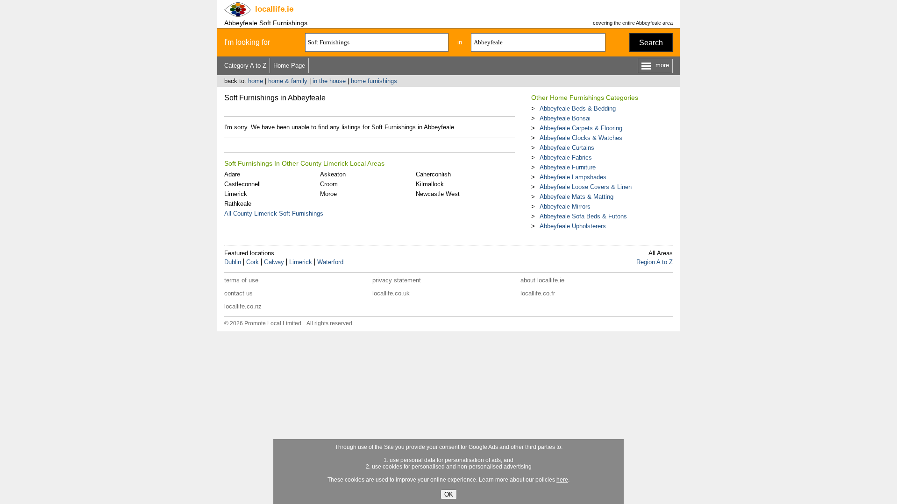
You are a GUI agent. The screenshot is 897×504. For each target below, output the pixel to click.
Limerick (235, 193)
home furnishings (374, 80)
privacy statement (396, 280)
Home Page (289, 65)
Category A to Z (245, 65)
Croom (329, 184)
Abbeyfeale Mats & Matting (576, 196)
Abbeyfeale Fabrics (566, 157)
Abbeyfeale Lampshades (573, 177)
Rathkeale (237, 203)
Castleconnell (242, 184)
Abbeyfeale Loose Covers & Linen (586, 186)
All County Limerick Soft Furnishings (273, 213)
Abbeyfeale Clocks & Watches (581, 137)
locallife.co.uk (391, 293)
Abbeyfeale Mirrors (565, 206)
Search (651, 43)
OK (448, 494)
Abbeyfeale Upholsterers (573, 226)
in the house (329, 80)
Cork (252, 262)
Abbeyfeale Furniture (568, 167)
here (562, 479)
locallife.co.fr (537, 293)
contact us (238, 293)
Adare (232, 174)
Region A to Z (654, 262)
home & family (287, 80)
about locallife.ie (542, 280)
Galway (274, 262)
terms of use (241, 280)
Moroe (328, 193)
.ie (274, 9)
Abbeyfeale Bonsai (565, 118)
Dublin (232, 262)
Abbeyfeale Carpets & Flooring (581, 128)
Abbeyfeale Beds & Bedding (578, 108)
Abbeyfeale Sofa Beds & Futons (583, 216)
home (255, 80)
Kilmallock (430, 184)
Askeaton (333, 174)
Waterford (330, 262)
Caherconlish (433, 174)
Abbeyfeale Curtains (567, 147)
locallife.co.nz (243, 306)
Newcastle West (438, 193)
